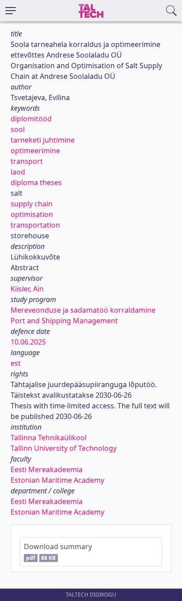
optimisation (32, 214)
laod (18, 172)
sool (18, 129)
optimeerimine (35, 150)
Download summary (58, 552)
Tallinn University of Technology (64, 448)
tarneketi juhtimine (43, 140)
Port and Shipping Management (64, 321)
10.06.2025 (28, 342)
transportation (35, 225)
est (16, 363)
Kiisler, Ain (27, 289)
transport (27, 161)
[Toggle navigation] (10, 10)
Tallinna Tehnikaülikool (49, 437)
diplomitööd (31, 119)
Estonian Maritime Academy (57, 480)
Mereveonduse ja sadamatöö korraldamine (83, 310)
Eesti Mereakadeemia (47, 469)
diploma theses (36, 182)
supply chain (32, 204)
